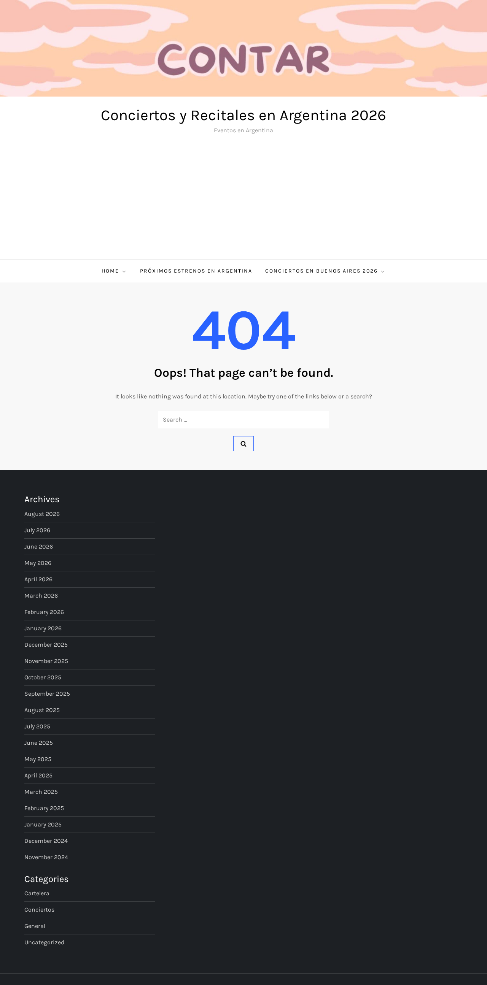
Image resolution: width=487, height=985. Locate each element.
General (34, 925)
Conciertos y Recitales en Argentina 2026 (243, 115)
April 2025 (38, 775)
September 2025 (47, 693)
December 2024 (46, 840)
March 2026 (41, 595)
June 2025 (38, 742)
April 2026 (38, 579)
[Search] (243, 443)
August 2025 (42, 710)
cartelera (36, 893)
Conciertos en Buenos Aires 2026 (321, 271)
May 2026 (37, 562)
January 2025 (43, 824)
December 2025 (46, 644)
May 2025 (37, 759)
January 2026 (43, 628)
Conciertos (39, 909)
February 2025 (44, 808)
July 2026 (37, 530)
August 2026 (42, 513)
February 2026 (44, 611)
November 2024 (46, 857)
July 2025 (37, 726)
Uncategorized (44, 942)
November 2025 (46, 661)
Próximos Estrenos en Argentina (196, 271)
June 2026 (38, 546)
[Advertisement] (243, 202)
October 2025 (42, 677)
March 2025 (41, 791)
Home (110, 271)
